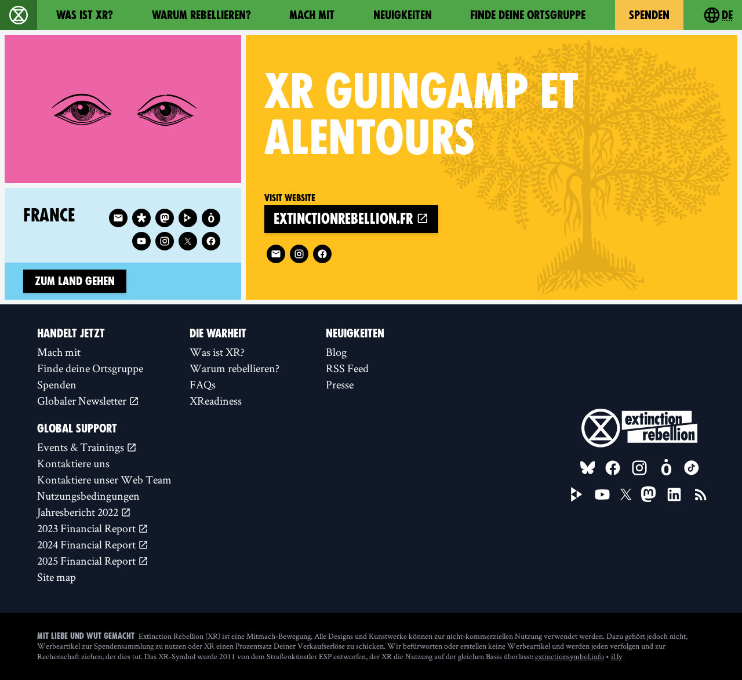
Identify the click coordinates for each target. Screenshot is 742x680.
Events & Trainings (81, 446)
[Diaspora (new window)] (141, 218)
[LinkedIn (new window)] (674, 494)
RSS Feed (347, 368)
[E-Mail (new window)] (276, 254)
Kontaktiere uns (73, 463)
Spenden (649, 15)
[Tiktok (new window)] (691, 468)
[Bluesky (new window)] (588, 468)
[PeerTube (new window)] (577, 494)
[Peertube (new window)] (188, 218)
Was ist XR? (84, 15)
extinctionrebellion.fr (345, 218)
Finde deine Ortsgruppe (527, 15)
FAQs (203, 384)
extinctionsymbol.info (569, 656)
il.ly (616, 656)
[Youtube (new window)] (141, 241)
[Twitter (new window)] (188, 241)
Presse (340, 384)
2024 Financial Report (87, 544)
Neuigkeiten (402, 15)
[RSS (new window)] (701, 494)
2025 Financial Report (87, 560)
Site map (56, 576)
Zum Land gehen (75, 281)
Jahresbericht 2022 (79, 511)
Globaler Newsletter (83, 400)
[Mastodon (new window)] (164, 218)
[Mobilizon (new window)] (211, 218)
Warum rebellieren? (201, 15)
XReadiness (216, 400)
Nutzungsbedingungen (88, 495)
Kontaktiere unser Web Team (104, 479)
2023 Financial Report (87, 528)
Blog (336, 351)
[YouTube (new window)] (602, 494)
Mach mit (311, 15)
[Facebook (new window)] (322, 254)
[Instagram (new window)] (299, 254)
